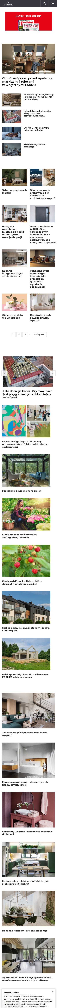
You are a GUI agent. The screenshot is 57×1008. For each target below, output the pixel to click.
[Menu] (53, 3)
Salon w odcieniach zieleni (14, 191)
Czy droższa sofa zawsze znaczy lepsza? (40, 318)
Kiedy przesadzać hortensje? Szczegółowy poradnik (19, 536)
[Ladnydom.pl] (7, 3)
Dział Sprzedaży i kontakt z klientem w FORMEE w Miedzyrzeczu (25, 675)
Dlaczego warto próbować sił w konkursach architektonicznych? (43, 194)
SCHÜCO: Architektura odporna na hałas (36, 129)
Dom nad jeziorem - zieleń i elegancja (24, 930)
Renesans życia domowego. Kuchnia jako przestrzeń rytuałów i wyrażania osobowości (39, 279)
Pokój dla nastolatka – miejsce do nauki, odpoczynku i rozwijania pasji (13, 232)
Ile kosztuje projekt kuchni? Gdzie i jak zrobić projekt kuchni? (25, 882)
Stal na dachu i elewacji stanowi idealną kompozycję (26, 629)
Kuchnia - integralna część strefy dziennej (12, 274)
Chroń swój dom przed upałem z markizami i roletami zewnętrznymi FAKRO (27, 82)
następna (38, 334)
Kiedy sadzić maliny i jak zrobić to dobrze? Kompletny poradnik (22, 582)
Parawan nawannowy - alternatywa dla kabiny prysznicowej (25, 783)
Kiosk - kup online (28, 16)
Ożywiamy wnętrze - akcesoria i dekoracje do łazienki (27, 833)
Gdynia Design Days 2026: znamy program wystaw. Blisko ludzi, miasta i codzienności (25, 444)
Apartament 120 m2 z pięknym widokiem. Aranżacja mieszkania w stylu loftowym (27, 979)
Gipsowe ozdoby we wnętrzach (12, 316)
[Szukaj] (45, 3)
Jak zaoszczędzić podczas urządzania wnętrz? (24, 734)
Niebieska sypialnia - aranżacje (35, 145)
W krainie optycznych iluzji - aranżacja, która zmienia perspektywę (38, 97)
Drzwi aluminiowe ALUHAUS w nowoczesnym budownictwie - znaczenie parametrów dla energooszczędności (43, 234)
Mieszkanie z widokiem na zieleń (22, 490)
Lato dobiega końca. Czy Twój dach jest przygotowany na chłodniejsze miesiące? (37, 114)
